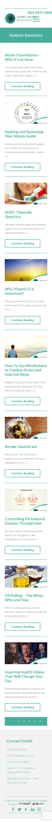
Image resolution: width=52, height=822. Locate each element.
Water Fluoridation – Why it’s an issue (23, 57)
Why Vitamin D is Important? (19, 291)
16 (35, 721)
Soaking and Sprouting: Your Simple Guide (24, 133)
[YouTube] (26, 809)
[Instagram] (39, 809)
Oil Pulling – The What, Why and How (24, 597)
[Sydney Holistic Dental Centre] (22, 18)
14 (24, 721)
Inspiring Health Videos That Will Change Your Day (25, 676)
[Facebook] (13, 809)
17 (40, 721)
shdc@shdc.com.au (23, 755)
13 (19, 721)
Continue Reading (22, 95)
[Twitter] (19, 809)
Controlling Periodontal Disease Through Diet (25, 520)
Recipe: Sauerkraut (21, 446)
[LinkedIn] (32, 809)
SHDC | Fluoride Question (18, 214)
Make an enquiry (16, 749)
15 (29, 721)
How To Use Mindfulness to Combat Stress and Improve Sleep (26, 370)
